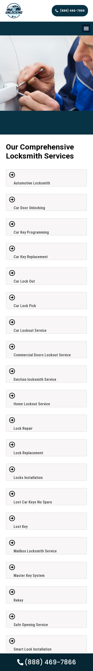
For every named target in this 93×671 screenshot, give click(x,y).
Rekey (18, 600)
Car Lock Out (24, 281)
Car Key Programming (31, 232)
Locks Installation (28, 477)
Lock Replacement (28, 453)
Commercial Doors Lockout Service (42, 355)
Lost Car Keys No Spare (33, 502)
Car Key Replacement (31, 257)
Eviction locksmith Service (35, 379)
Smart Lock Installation (33, 649)
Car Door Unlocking (29, 208)
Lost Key (21, 526)
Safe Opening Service (31, 625)
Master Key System (29, 575)
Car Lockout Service (30, 330)
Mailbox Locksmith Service (35, 551)
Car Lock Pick (25, 306)
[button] (86, 28)
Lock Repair (23, 428)
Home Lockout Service (32, 404)
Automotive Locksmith (32, 183)
